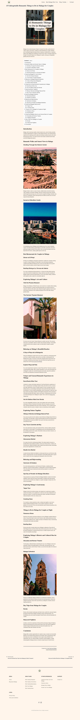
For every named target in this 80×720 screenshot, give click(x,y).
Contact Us (59, 679)
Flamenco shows (44, 683)
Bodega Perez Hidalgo (46, 685)
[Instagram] (41, 703)
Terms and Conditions (13, 697)
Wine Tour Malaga (29, 686)
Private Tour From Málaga (46, 687)
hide (31, 60)
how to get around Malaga (37, 361)
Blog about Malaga (13, 681)
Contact (72, 2)
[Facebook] (39, 703)
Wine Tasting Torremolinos (30, 681)
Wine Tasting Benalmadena (30, 684)
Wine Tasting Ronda (29, 688)
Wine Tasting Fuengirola (30, 679)
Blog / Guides (62, 2)
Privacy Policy (12, 695)
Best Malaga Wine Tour (52, 2)
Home (43, 2)
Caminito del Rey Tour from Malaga (47, 680)
